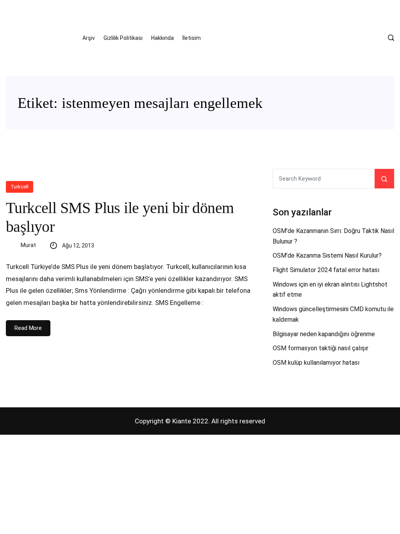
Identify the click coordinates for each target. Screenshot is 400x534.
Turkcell (20, 187)
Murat (28, 245)
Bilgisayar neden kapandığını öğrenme (324, 334)
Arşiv (88, 38)
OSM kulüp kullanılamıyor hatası (316, 362)
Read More (28, 328)
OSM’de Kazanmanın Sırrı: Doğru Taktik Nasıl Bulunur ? (333, 236)
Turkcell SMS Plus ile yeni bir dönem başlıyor (120, 217)
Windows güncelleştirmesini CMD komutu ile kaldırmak (333, 314)
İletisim (191, 38)
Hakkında (162, 38)
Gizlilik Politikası (123, 38)
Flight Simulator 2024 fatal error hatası (326, 270)
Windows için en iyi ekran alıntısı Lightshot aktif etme (330, 290)
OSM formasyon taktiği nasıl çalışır (320, 348)
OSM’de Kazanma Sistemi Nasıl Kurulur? (327, 255)
